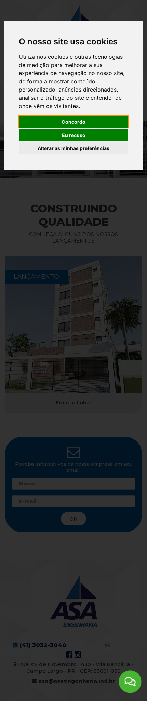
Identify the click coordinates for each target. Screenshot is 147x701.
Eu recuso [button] (73, 135)
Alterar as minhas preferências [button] (73, 148)
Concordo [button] (73, 122)
